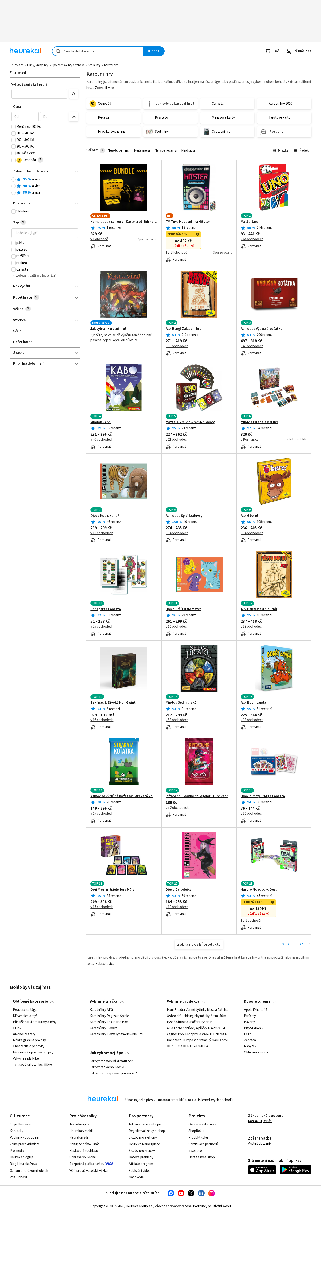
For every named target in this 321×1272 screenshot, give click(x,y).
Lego (247, 1034)
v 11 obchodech (101, 533)
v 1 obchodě (99, 239)
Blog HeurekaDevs (23, 1163)
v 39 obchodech (252, 626)
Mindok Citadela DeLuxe (259, 422)
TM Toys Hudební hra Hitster (188, 221)
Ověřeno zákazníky (202, 1124)
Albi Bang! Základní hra (183, 329)
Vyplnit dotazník (259, 1143)
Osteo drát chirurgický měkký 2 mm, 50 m (196, 1016)
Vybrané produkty (183, 1001)
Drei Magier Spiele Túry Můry (112, 889)
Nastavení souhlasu (83, 1150)
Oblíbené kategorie (30, 1001)
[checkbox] (13, 127)
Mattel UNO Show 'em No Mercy (190, 422)
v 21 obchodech (177, 439)
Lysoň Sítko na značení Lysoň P (189, 1022)
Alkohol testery (24, 1034)
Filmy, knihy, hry (37, 65)
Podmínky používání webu (212, 1206)
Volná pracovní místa (24, 1144)
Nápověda (136, 1177)
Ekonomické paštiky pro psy (33, 1052)
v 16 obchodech (177, 626)
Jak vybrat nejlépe (106, 1053)
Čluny (17, 1028)
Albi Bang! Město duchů (259, 609)
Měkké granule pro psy (29, 1040)
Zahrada (250, 1040)
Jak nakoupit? (79, 1124)
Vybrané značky (104, 1001)
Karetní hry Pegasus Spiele (109, 1016)
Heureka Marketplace (144, 1144)
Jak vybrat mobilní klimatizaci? (111, 1061)
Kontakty (16, 1130)
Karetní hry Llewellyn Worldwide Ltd (116, 1034)
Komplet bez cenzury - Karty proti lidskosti (123, 221)
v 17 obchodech (101, 907)
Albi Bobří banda (253, 702)
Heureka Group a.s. (139, 1206)
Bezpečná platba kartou (86, 1163)
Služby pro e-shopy (143, 1137)
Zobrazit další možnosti (33, 276)
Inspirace (195, 1150)
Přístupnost (18, 1177)
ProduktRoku (198, 1137)
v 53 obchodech (177, 346)
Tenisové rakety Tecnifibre (32, 1064)
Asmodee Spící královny (184, 516)
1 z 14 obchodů (176, 252)
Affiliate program (141, 1163)
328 (301, 944)
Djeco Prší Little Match (183, 609)
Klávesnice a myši (25, 1016)
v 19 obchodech (177, 907)
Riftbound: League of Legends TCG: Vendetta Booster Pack (199, 796)
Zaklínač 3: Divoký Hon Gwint (113, 702)
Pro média (17, 1150)
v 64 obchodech (252, 239)
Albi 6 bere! (249, 516)
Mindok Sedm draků (181, 702)
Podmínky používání (24, 1137)
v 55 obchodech (101, 626)
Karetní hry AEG (101, 1010)
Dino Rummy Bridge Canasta (263, 796)
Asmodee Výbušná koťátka (261, 329)
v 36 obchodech (252, 813)
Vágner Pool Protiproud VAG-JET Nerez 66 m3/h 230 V (199, 1034)
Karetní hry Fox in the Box (109, 1022)
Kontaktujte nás (260, 1121)
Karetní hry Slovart (103, 1028)
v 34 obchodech (177, 533)
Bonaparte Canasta (105, 609)
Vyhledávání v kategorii (29, 84)
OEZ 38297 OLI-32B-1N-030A (187, 1046)
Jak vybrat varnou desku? (108, 1067)
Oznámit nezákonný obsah (29, 1170)
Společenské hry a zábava (68, 65)
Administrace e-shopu (145, 1124)
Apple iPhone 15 (255, 1010)
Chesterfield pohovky (28, 1046)
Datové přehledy (141, 1157)
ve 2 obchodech (177, 807)
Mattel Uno (249, 221)
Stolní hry (94, 65)
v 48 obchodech (252, 346)
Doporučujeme (257, 1001)
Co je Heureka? (20, 1124)
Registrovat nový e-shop (147, 1130)
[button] (39, 94)
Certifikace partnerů (203, 1144)
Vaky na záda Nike (26, 1058)
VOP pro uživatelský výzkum (89, 1170)
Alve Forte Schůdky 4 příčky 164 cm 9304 (196, 1028)
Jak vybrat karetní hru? (108, 329)
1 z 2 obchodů (251, 920)
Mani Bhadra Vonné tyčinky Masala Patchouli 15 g (199, 1010)
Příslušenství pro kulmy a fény (34, 1022)
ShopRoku (196, 1130)
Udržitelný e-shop (201, 1157)
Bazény (249, 1022)
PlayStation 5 (253, 1028)
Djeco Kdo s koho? (104, 516)
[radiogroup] (44, 186)
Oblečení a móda (256, 1052)
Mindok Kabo (100, 422)
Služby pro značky (142, 1150)
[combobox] (98, 51)
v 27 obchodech (101, 813)
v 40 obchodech (101, 439)
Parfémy (250, 1016)
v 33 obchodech (252, 720)
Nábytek (250, 1046)
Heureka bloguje (22, 1157)
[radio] (13, 179)
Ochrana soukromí (82, 1157)
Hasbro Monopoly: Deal (259, 889)
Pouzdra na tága (25, 1010)
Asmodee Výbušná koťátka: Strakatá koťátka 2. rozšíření (123, 796)
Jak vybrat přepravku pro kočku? (113, 1073)
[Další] (309, 944)
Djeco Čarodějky (178, 889)
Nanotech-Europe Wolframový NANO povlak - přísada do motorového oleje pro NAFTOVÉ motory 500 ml (199, 1040)
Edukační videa (139, 1170)
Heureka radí (78, 1137)
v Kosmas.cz (249, 439)
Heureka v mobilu (81, 1130)
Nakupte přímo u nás (84, 1144)
